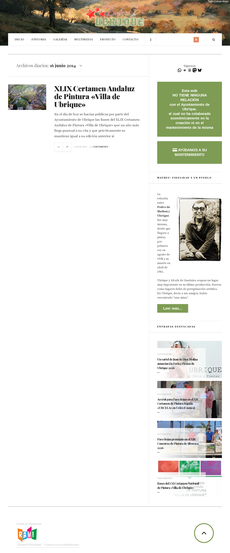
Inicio (19, 39)
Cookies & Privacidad (29, 544)
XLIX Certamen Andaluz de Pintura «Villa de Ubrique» (94, 96)
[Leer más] (159, 373)
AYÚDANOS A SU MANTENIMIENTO (191, 152)
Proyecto (108, 39)
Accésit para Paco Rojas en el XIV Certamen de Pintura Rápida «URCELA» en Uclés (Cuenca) (177, 403)
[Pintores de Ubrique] (115, 16)
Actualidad (164, 354)
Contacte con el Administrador (62, 544)
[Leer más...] (58, 147)
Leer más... (172, 308)
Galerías (60, 39)
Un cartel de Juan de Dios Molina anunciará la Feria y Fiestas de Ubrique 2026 (177, 363)
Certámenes (100, 147)
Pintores (38, 39)
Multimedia (83, 39)
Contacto (131, 39)
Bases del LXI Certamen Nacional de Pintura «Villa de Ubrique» (178, 485)
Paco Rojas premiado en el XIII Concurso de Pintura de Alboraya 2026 (177, 443)
